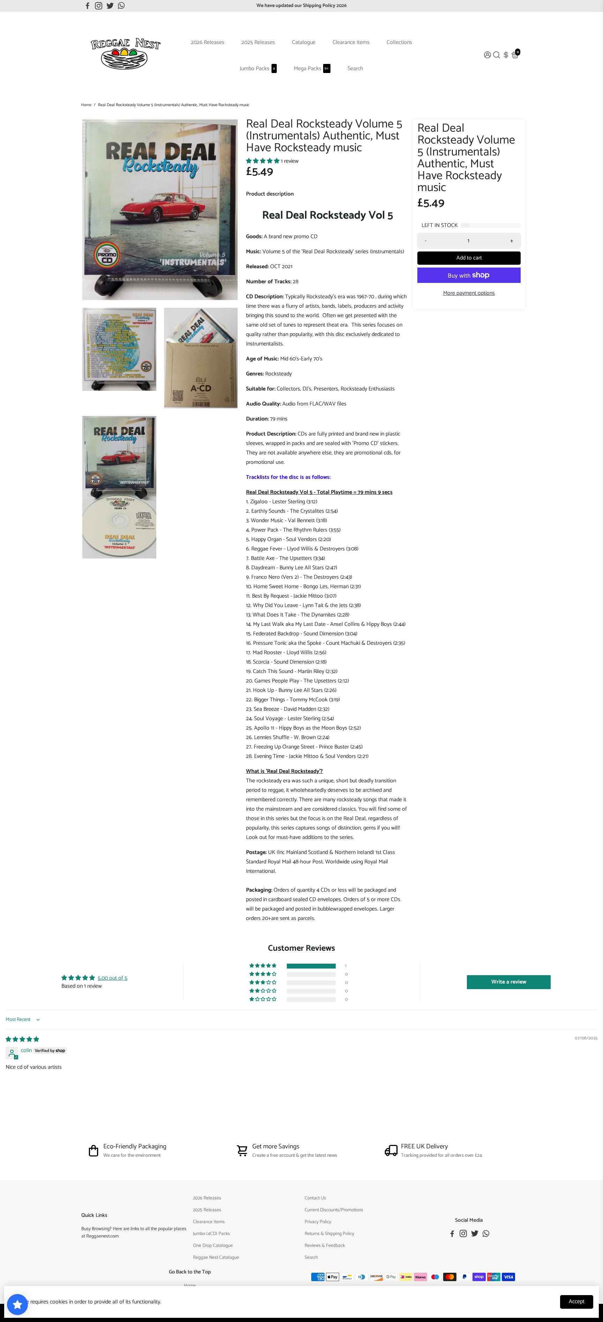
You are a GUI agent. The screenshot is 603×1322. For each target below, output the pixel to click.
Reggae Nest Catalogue (216, 1257)
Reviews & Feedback (325, 1245)
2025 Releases (258, 42)
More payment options (469, 293)
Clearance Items (351, 42)
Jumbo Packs (257, 68)
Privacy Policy (318, 1222)
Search (355, 68)
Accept (577, 1301)
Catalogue (303, 42)
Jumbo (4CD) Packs (211, 1233)
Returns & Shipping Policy (329, 1233)
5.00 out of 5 (112, 978)
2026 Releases (207, 42)
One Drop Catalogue (213, 1245)
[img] (22, 1039)
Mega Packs (311, 68)
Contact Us (315, 1198)
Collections (399, 42)
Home (86, 105)
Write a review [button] (508, 982)
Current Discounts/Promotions (334, 1210)
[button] (263, 161)
